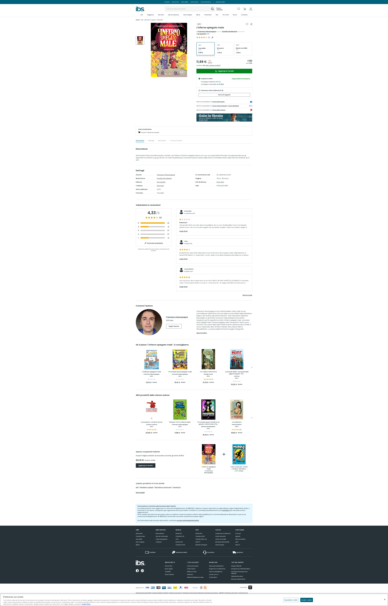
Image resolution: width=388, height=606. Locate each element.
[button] (212, 9)
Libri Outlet (139, 539)
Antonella (187, 211)
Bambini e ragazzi (146, 487)
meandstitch (189, 269)
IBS (204, 65)
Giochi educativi (220, 536)
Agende (237, 536)
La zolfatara (236, 422)
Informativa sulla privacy (231, 593)
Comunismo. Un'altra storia (151, 422)
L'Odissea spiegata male (151, 372)
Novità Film (199, 533)
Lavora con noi (213, 574)
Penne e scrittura (240, 539)
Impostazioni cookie (290, 600)
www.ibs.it (225, 510)
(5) (160, 218)
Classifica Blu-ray (201, 539)
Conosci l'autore (176, 141)
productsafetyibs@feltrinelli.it (188, 520)
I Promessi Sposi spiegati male (180, 372)
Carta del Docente (218, 102)
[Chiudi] (385, 599)
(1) (168, 227)
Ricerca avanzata (219, 8)
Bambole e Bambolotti (222, 542)
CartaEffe (166, 2)
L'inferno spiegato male (209, 468)
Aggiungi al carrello (226, 71)
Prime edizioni (160, 533)
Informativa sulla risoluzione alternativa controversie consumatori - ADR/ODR (203, 593)
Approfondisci (201, 333)
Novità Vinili (179, 542)
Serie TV (198, 542)
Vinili (177, 539)
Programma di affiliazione (217, 569)
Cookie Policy (86, 604)
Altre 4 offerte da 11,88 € (213, 65)
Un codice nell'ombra (208, 372)
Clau (186, 241)
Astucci (237, 545)
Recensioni (162, 141)
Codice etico (213, 577)
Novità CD (179, 533)
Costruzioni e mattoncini (223, 533)
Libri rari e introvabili (162, 536)
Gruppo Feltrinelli (236, 566)
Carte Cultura (194, 2)
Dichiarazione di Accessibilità (143, 593)
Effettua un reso (192, 571)
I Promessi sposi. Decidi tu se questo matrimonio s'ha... (208, 423)
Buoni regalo (184, 2)
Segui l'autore (174, 326)
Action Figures (219, 545)
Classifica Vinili (180, 545)
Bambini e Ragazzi (201, 545)
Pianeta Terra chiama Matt (180, 422)
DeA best (160, 186)
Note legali (140, 493)
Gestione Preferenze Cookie (195, 577)
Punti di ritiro (175, 2)
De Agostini (201, 34)
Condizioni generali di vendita (160, 593)
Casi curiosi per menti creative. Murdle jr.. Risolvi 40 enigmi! (239, 468)
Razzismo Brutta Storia (238, 579)
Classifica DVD (200, 536)
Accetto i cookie (306, 600)
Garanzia (190, 574)
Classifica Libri (140, 536)
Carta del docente (206, 2)
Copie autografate (161, 539)
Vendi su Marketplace (215, 571)
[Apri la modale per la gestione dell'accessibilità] (250, 587)
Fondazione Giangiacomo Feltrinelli (239, 572)
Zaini (236, 542)
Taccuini (238, 533)
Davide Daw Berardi (229, 31)
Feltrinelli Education (237, 576)
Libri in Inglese (140, 542)
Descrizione (140, 141)
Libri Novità (139, 533)
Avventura (177, 487)
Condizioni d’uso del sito (175, 593)
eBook (138, 545)
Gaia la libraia (169, 574)
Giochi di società (220, 539)
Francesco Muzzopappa (207, 31)
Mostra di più (247, 295)
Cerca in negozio (224, 95)
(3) (168, 223)
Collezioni (159, 542)
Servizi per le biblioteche (216, 566)
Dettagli (151, 141)
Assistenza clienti (220, 2)
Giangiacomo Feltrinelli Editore (240, 569)
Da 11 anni (220, 182)
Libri (137, 487)
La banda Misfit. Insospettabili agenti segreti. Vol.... (236, 373)
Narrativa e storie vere (163, 487)
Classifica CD (180, 536)
